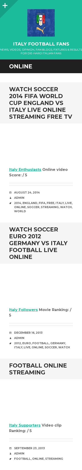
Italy (60, 203)
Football (40, 343)
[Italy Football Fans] (41, 23)
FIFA (42, 203)
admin (19, 197)
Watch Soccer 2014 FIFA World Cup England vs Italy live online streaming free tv (40, 103)
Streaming (50, 207)
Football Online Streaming (38, 369)
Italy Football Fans (41, 44)
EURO (26, 343)
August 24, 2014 (27, 192)
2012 (17, 343)
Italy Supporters (25, 425)
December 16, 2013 (28, 332)
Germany (57, 343)
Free (50, 203)
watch (66, 207)
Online (20, 207)
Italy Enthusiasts (25, 169)
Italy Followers (23, 310)
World (20, 211)
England (30, 203)
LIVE (68, 203)
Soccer (33, 207)
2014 (17, 203)
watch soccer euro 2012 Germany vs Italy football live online (38, 243)
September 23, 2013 (29, 448)
